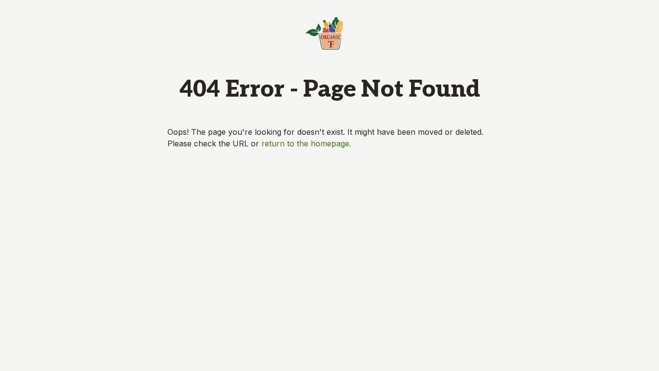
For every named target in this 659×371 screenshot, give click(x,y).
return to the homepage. (306, 143)
